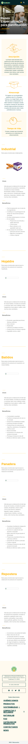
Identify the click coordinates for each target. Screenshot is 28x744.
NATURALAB (8, 715)
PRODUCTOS (9, 704)
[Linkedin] (19, 690)
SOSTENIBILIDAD (10, 707)
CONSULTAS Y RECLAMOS (9, 711)
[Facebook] (8, 690)
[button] (21, 2)
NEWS (6, 730)
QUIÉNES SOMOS (10, 700)
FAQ (5, 719)
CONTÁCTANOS (10, 727)
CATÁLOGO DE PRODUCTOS (9, 723)
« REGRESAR (5, 28)
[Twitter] (15, 690)
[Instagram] (12, 690)
